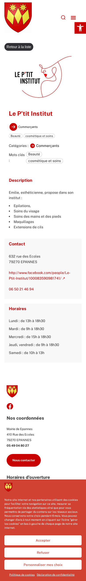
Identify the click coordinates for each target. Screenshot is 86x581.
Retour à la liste (19, 47)
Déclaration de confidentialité (56, 574)
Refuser (43, 552)
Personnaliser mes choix (43, 565)
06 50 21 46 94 (21, 289)
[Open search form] (52, 17)
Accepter (43, 540)
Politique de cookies (22, 574)
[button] (80, 28)
